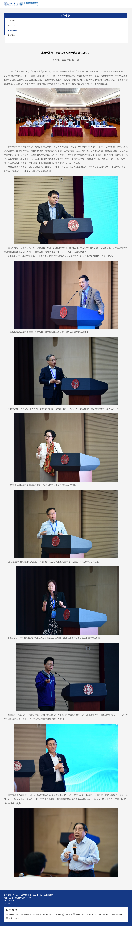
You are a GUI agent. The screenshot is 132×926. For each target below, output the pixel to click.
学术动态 (11, 20)
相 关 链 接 (11, 910)
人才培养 (11, 25)
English (7, 903)
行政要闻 (14, 30)
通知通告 (11, 35)
